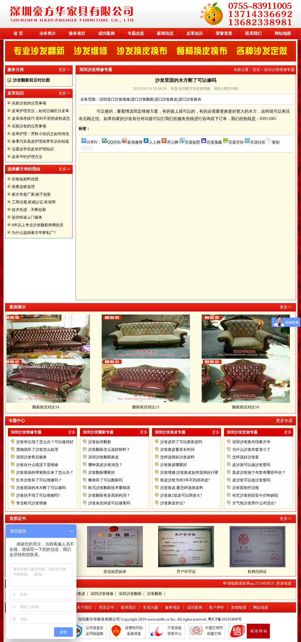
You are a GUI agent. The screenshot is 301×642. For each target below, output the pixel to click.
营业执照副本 (114, 571)
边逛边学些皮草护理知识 (33, 149)
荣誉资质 (224, 33)
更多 (72, 432)
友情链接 (238, 607)
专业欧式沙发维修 (31, 503)
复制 (276, 142)
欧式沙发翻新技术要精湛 (109, 487)
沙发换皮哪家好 (173, 465)
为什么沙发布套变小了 (251, 449)
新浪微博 (135, 142)
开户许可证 (186, 571)
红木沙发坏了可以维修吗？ (39, 480)
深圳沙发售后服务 (31, 457)
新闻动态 (165, 33)
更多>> (64, 69)
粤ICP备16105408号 (225, 619)
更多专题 (284, 420)
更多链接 (284, 583)
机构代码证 (257, 571)
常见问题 (150, 607)
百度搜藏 (214, 142)
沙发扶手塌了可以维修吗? (38, 495)
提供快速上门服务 (27, 217)
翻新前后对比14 (28, 407)
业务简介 (47, 33)
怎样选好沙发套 (245, 457)
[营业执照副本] (115, 566)
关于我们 (84, 607)
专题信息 (136, 33)
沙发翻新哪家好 (101, 472)
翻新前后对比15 (128, 407)
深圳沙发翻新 (130, 593)
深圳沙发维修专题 (279, 69)
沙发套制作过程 (245, 487)
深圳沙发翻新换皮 (103, 457)
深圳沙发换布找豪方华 (251, 442)
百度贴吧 (192, 142)
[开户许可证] (186, 566)
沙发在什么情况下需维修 (37, 465)
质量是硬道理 (23, 186)
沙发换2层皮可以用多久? (181, 495)
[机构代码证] (257, 566)
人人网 (154, 142)
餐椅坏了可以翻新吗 (105, 480)
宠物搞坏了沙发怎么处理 (37, 449)
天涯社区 (257, 142)
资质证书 (106, 607)
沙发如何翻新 (99, 442)
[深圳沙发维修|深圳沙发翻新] (153, 26)
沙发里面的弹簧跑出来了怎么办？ (44, 472)
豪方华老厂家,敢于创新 (31, 194)
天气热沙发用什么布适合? (254, 503)
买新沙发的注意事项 (29, 103)
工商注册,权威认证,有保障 (34, 202)
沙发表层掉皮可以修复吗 (109, 503)
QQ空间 (114, 142)
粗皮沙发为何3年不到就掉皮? (185, 480)
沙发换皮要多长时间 (177, 449)
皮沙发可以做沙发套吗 (251, 465)
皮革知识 (194, 33)
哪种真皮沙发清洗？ (105, 465)
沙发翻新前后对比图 (31, 80)
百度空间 (236, 142)
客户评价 (216, 607)
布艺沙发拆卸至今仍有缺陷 (255, 495)
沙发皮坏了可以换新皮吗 (181, 442)
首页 (256, 69)
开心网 (172, 142)
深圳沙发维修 (102, 593)
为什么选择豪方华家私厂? (34, 232)
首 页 (18, 33)
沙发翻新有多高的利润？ (109, 495)
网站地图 (283, 33)
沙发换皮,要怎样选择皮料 (181, 487)
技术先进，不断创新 (29, 209)
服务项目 (77, 33)
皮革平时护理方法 (27, 156)
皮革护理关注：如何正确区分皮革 (40, 111)
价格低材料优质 (25, 179)
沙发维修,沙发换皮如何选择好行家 (189, 472)
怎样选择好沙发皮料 (177, 457)
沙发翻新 (154, 593)
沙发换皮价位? (172, 503)
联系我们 (253, 33)
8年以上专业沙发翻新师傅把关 (37, 225)
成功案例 (106, 33)
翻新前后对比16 (228, 407)
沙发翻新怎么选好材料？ (109, 449)
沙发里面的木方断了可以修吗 (41, 487)
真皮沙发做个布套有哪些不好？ (259, 472)
